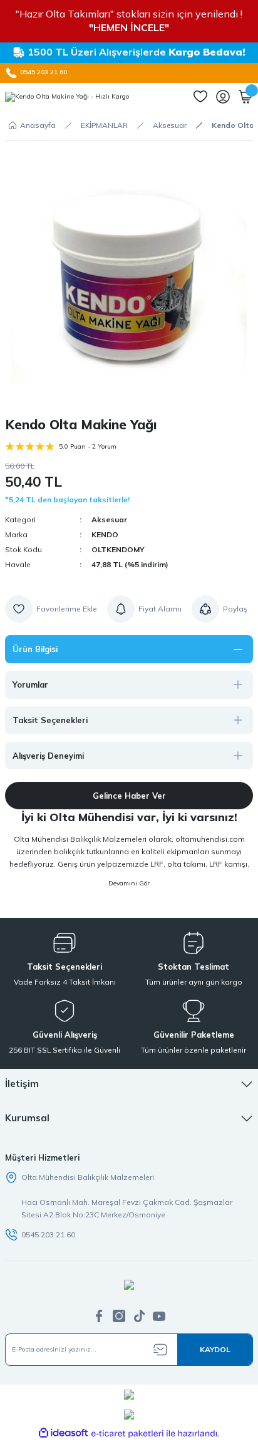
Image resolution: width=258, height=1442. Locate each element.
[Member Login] (222, 96)
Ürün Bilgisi (35, 649)
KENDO (104, 534)
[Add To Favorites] (51, 609)
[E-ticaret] (127, 1433)
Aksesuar (109, 519)
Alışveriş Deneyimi (48, 756)
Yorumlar (30, 684)
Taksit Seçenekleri (50, 720)
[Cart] (245, 96)
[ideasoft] (63, 1433)
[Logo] (67, 97)
